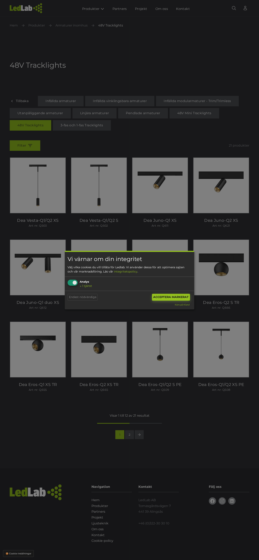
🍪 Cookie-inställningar (18, 553)
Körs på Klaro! (182, 304)
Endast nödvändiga (82, 297)
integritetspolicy (125, 271)
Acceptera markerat (171, 297)
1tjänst (86, 286)
